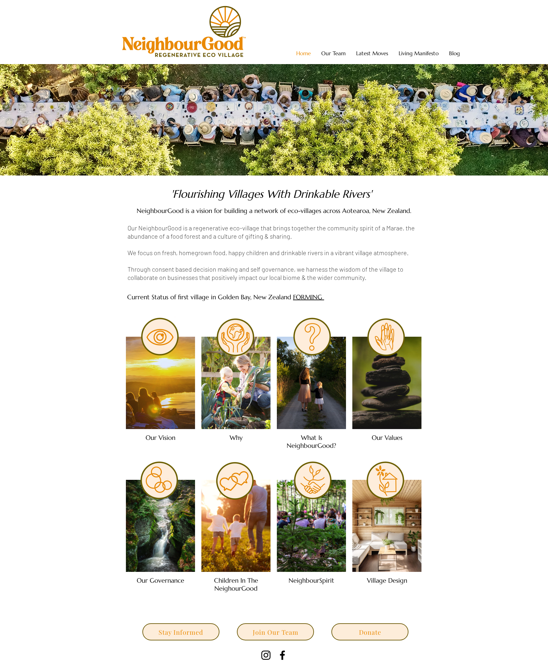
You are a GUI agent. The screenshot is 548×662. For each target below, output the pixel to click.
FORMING (308, 297)
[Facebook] (282, 655)
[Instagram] (266, 655)
